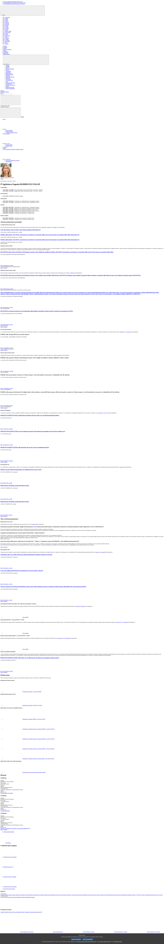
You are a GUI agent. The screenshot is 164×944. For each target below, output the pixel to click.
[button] (83, 125)
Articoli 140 (118, 622)
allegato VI (129, 331)
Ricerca (2, 93)
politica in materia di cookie (105, 941)
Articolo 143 (101, 655)
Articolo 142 (122, 467)
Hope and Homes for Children (7, 793)
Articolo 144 (97, 552)
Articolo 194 (34, 524)
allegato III (103, 552)
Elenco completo (4, 243)
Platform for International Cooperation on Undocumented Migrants (14, 828)
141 (122, 622)
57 (125, 331)
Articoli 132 (100, 412)
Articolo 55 (41, 249)
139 (106, 412)
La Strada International (5, 810)
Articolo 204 (43, 227)
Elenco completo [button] (4, 829)
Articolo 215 (72, 272)
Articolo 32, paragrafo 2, (81, 606)
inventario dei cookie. (118, 941)
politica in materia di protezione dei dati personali (87, 941)
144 (109, 412)
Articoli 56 (122, 331)
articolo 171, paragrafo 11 (52, 227)
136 (104, 412)
